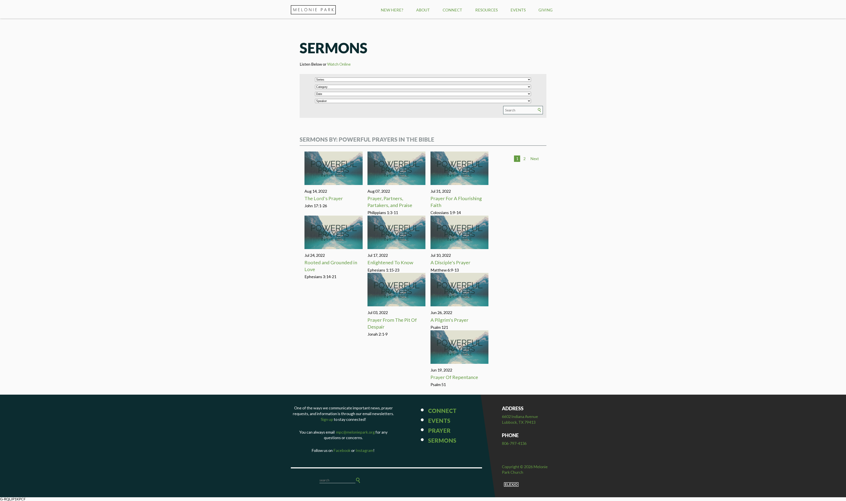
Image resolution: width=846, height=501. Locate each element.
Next (534, 158)
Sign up (327, 419)
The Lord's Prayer (323, 198)
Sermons (442, 440)
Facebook (342, 450)
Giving (545, 9)
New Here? (392, 9)
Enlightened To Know (390, 262)
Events (518, 9)
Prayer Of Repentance (454, 377)
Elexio (511, 484)
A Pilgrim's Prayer (449, 320)
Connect (452, 9)
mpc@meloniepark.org (355, 432)
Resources (486, 9)
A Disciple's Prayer (450, 262)
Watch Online (339, 64)
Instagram (364, 450)
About (423, 9)
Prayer (439, 430)
